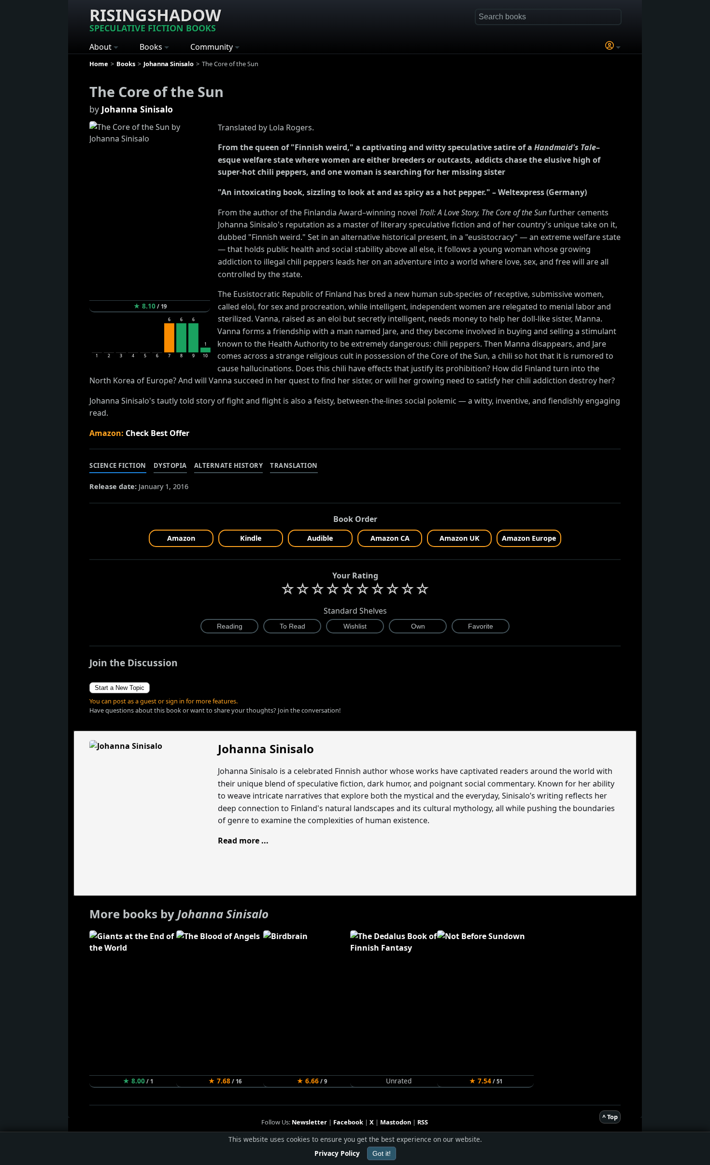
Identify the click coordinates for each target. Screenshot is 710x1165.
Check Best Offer (157, 433)
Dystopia (170, 465)
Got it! (381, 1153)
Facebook (348, 1122)
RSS (422, 1122)
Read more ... (243, 840)
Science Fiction (117, 465)
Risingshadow (155, 19)
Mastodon (395, 1122)
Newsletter (309, 1122)
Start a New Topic (119, 687)
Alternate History (228, 465)
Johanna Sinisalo (137, 109)
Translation (294, 465)
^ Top (610, 1116)
